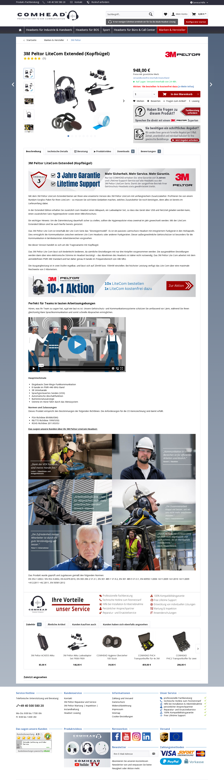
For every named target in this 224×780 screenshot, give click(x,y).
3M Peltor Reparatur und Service (80, 701)
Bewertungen (150, 151)
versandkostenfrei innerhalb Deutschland (151, 78)
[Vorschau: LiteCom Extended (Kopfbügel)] (29, 73)
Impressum (117, 709)
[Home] (20, 29)
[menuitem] (130, 14)
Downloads (125, 151)
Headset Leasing (72, 712)
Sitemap (116, 712)
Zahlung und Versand (122, 698)
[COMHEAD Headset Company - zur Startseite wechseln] (53, 15)
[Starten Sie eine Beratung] (166, 114)
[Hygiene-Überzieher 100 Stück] (112, 641)
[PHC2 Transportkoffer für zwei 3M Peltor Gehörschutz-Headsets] (181, 641)
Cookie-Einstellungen (122, 716)
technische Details (57, 151)
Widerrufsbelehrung (121, 705)
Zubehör (33, 624)
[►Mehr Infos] (186, 86)
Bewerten (155, 101)
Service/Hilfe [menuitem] (199, 2)
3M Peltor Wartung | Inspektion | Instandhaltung (81, 707)
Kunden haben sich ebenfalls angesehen (125, 624)
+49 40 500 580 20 (56, 2)
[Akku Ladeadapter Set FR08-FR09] (77, 641)
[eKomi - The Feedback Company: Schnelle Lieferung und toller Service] (39, 742)
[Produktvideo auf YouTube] (87, 749)
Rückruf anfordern (100, 2)
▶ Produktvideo (102, 151)
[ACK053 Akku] (43, 641)
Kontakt (78, 2)
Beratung (82, 151)
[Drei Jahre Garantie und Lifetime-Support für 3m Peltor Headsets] (112, 179)
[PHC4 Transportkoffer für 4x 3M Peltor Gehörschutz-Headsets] (147, 641)
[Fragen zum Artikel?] (166, 134)
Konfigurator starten (196, 21)
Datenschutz (118, 701)
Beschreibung (33, 151)
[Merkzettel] (165, 14)
